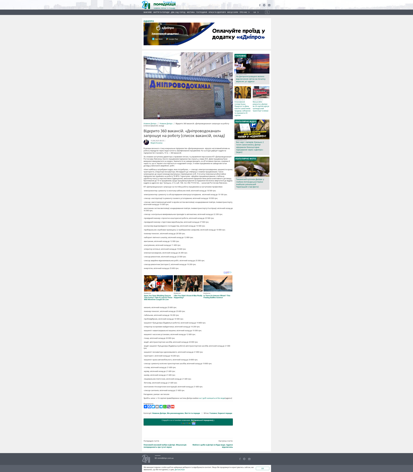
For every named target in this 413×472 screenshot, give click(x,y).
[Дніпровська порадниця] (147, 459)
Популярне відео (245, 121)
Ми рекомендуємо (175, 413)
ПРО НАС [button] (243, 12)
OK (262, 468)
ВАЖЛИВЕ (148, 12)
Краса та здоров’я (217, 12)
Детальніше (180, 469)
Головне (213, 413)
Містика (191, 12)
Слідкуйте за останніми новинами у (188, 421)
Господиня (201, 12)
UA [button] (255, 12)
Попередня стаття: (165, 444)
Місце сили (232, 12)
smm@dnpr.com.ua (165, 458)
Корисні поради (225, 413)
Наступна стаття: (213, 444)
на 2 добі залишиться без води (212, 398)
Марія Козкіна (156, 143)
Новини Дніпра (150, 123)
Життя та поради (161, 12)
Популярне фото (245, 158)
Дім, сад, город (178, 12)
